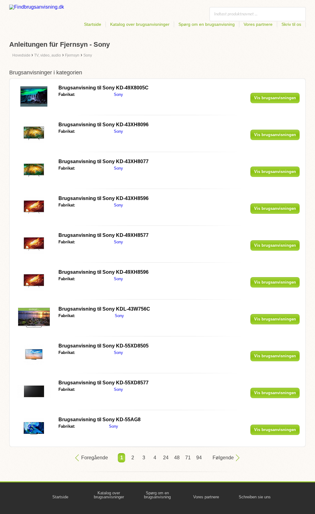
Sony (118, 94)
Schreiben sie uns (255, 497)
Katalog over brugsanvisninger (139, 24)
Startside (92, 24)
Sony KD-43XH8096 (103, 124)
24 (166, 457)
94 (199, 457)
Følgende (223, 457)
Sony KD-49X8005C (103, 87)
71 (188, 457)
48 (177, 457)
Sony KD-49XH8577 (103, 235)
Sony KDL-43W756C (104, 309)
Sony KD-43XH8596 (103, 198)
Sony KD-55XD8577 (103, 382)
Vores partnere (258, 24)
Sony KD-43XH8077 (103, 161)
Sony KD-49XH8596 (103, 272)
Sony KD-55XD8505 (103, 345)
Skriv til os (291, 24)
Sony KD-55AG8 (99, 419)
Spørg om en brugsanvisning (206, 24)
